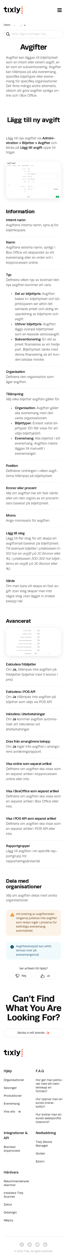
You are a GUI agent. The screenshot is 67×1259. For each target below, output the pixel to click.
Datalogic (10, 1212)
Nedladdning (46, 1133)
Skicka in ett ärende (31, 1032)
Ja (48, 975)
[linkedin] (45, 1244)
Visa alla (10, 1111)
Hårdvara (11, 1172)
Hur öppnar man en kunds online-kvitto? (49, 1103)
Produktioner (13, 1095)
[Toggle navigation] (59, 10)
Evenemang (12, 1103)
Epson (40, 1161)
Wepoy (8, 1220)
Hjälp (8, 1071)
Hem (7, 25)
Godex (40, 1153)
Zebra (8, 1204)
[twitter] (29, 1244)
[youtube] (37, 1244)
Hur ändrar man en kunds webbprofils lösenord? (48, 1118)
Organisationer (14, 1080)
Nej (24, 975)
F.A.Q (40, 1071)
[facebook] (22, 1244)
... (21, 25)
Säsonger (10, 1088)
